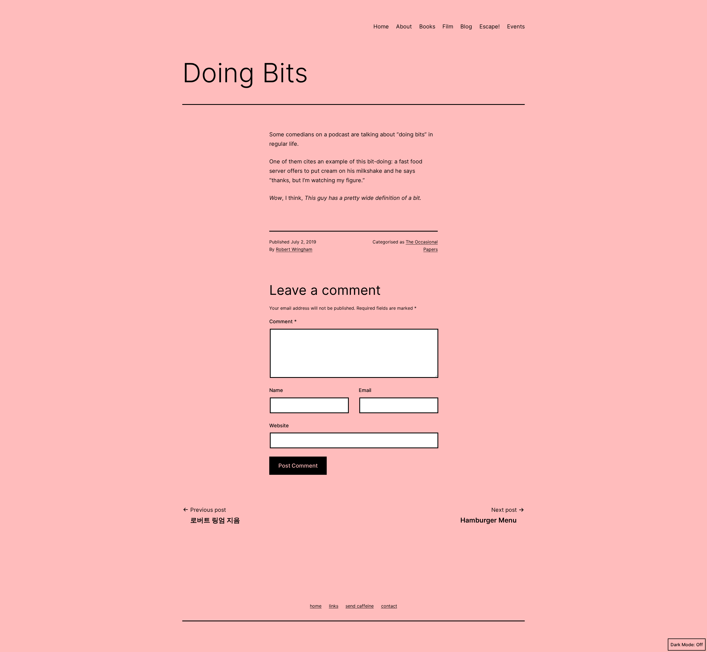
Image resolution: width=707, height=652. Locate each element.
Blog (466, 26)
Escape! (489, 26)
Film (447, 26)
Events (516, 26)
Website (279, 425)
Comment (283, 321)
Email (365, 390)
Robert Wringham (294, 249)
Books (427, 26)
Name (276, 390)
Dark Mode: (683, 644)
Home (381, 26)
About (404, 26)
